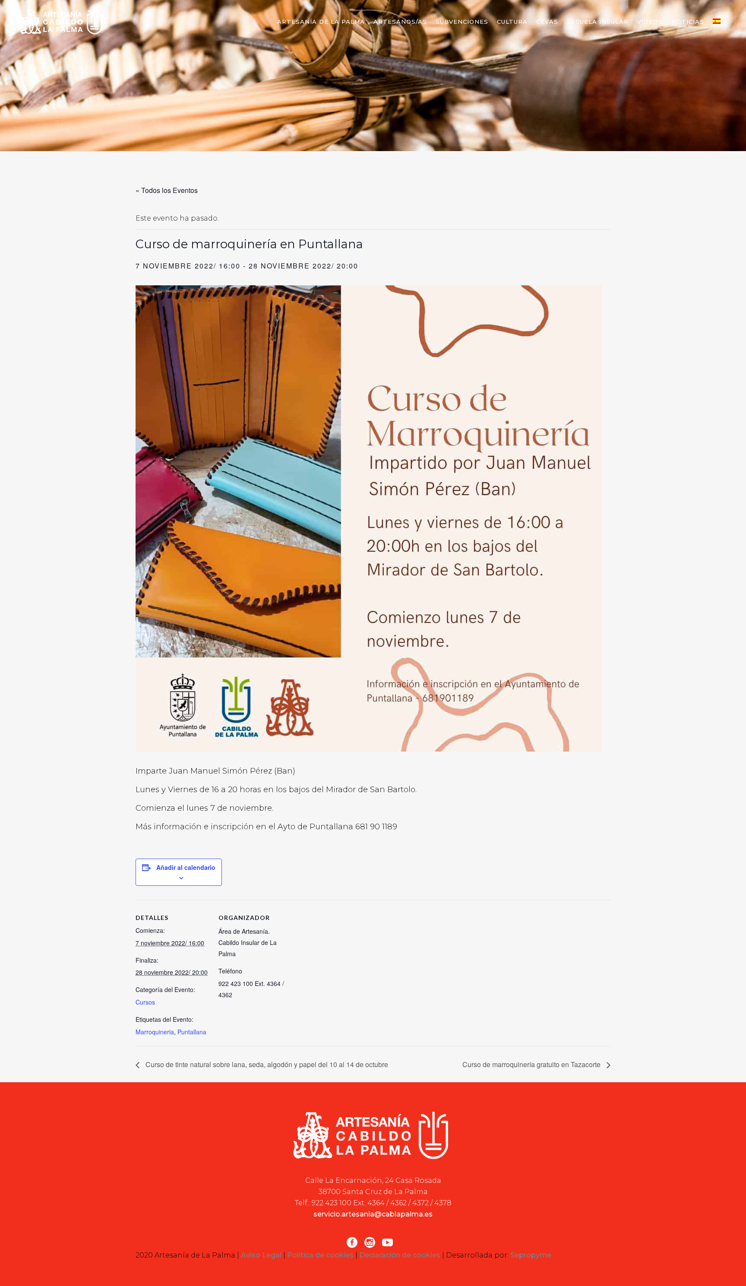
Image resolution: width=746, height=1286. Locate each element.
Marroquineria (155, 1031)
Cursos (145, 1002)
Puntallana (191, 1031)
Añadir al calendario (185, 867)
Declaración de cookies (399, 1255)
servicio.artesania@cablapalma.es (373, 1214)
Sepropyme (530, 1255)
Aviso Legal (261, 1255)
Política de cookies (320, 1255)
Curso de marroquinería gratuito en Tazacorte (532, 1064)
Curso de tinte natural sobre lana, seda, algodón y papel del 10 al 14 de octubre (266, 1064)
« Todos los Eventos (167, 190)
